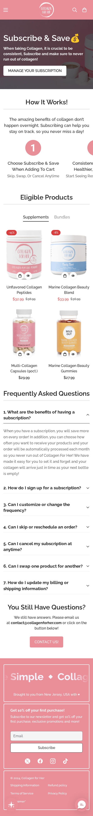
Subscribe (46, 748)
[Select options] (20, 276)
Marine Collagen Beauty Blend (69, 290)
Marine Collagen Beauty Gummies (69, 368)
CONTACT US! (46, 642)
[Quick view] (28, 276)
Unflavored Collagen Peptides (24, 290)
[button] (84, 10)
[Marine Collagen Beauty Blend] (69, 254)
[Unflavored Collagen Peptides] (24, 254)
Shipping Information (24, 785)
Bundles (62, 217)
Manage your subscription (35, 71)
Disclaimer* (18, 801)
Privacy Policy (57, 793)
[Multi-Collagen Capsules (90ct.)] (24, 333)
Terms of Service (21, 793)
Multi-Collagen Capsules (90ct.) (24, 368)
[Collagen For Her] (46, 10)
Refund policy (57, 785)
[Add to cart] (20, 354)
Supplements (36, 217)
